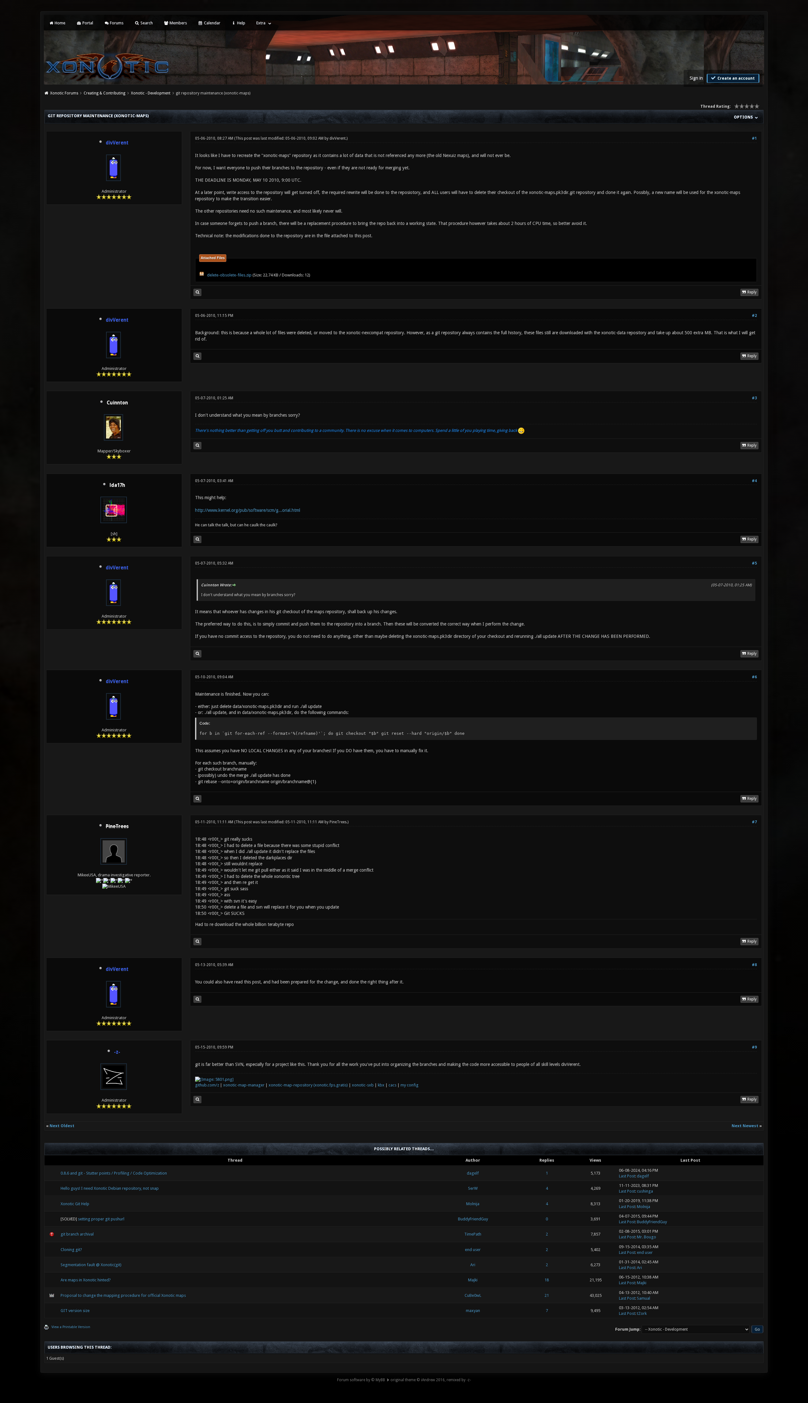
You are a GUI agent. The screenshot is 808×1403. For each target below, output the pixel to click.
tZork (642, 1313)
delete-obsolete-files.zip (229, 275)
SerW (473, 1188)
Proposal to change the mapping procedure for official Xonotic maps (123, 1295)
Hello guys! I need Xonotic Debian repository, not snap (110, 1188)
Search (146, 23)
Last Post (627, 1176)
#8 (754, 965)
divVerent (338, 138)
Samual (643, 1298)
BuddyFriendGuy (473, 1219)
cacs (392, 1085)
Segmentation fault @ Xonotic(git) (91, 1264)
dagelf (473, 1173)
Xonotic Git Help (75, 1203)
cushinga (645, 1191)
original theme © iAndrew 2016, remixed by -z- (430, 1380)
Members (178, 23)
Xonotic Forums (64, 93)
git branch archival (77, 1234)
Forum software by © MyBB (361, 1380)
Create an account (735, 78)
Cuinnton (117, 403)
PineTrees (338, 822)
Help (240, 23)
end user (473, 1249)
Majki (473, 1280)
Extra (260, 23)
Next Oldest (62, 1125)
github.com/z (207, 1085)
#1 (754, 138)
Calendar (211, 23)
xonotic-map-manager (243, 1085)
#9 (754, 1047)
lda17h (117, 485)
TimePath (472, 1234)
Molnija (472, 1203)
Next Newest (745, 1125)
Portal (87, 23)
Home (59, 23)
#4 (754, 481)
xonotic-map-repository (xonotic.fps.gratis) (308, 1085)
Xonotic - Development (150, 93)
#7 (754, 822)
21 (546, 1295)
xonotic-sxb (363, 1085)
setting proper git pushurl (101, 1219)
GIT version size (75, 1310)
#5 (754, 563)
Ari (472, 1264)
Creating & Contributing (104, 93)
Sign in (696, 78)
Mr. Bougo (646, 1237)
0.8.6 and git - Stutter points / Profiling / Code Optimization (114, 1173)
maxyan (473, 1310)
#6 (754, 677)
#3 (754, 398)
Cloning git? (71, 1249)
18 (546, 1280)
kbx (381, 1085)
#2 (754, 315)
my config (410, 1085)
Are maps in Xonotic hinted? (86, 1280)
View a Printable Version (70, 1327)
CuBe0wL (473, 1295)
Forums (116, 23)
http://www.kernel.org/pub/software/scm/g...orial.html (247, 510)
